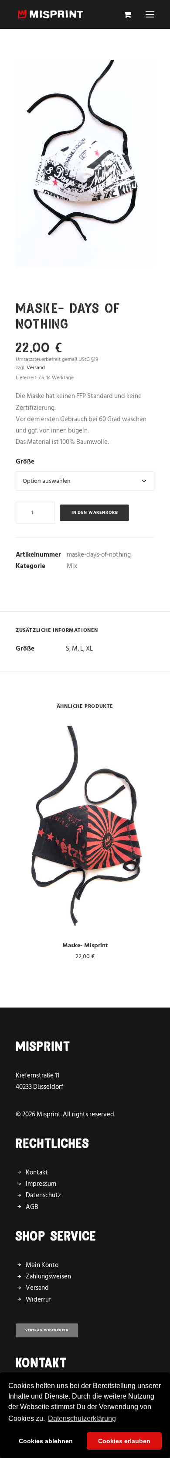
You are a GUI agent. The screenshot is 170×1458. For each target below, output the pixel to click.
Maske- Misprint (85, 945)
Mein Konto (42, 1265)
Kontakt (37, 1172)
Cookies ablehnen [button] (46, 1440)
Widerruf (38, 1299)
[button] (150, 14)
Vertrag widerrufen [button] (47, 1330)
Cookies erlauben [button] (124, 1440)
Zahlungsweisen (48, 1276)
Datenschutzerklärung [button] (82, 1418)
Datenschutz (43, 1195)
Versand (36, 368)
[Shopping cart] (123, 14)
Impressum (41, 1183)
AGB (32, 1207)
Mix (72, 566)
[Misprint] (50, 14)
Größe (25, 461)
